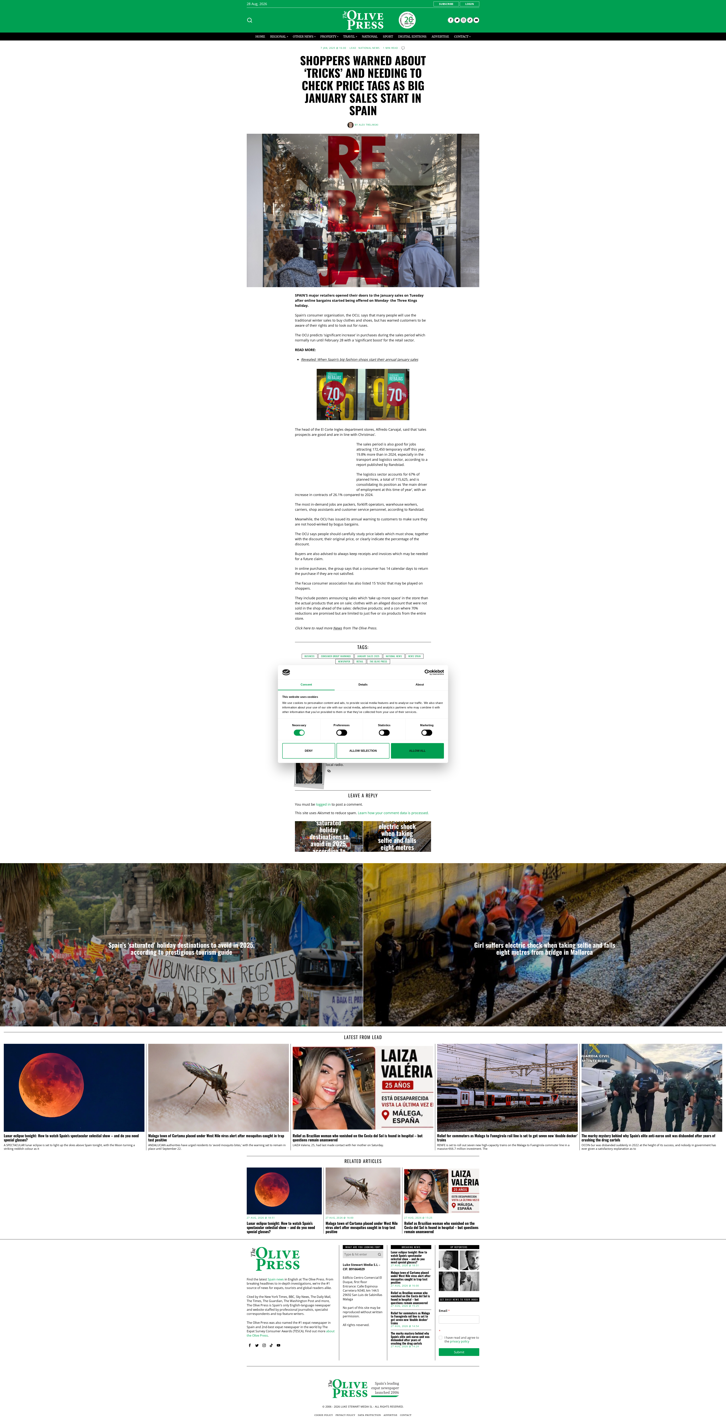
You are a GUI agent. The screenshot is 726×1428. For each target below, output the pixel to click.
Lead (353, 48)
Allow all (417, 750)
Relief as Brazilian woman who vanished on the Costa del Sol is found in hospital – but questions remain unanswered (358, 1138)
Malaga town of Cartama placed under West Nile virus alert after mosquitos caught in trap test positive (216, 1138)
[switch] (341, 733)
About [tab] (420, 684)
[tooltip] (451, 20)
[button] (379, 1254)
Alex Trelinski (369, 124)
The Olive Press (378, 661)
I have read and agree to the (461, 1340)
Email (444, 1311)
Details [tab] (363, 684)
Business (310, 656)
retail (360, 661)
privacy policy (459, 1341)
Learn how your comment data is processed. (393, 813)
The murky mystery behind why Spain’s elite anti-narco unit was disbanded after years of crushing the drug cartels (648, 1138)
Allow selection (363, 750)
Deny (309, 750)
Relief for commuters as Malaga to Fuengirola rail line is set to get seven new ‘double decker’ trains (507, 1138)
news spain (414, 656)
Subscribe (446, 4)
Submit (459, 1352)
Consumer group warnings (336, 656)
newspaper (344, 661)
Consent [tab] (306, 684)
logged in (323, 804)
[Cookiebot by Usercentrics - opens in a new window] (427, 672)
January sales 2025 (368, 656)
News (337, 628)
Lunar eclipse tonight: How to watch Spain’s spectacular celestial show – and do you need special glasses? (71, 1138)
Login (469, 4)
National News (369, 48)
